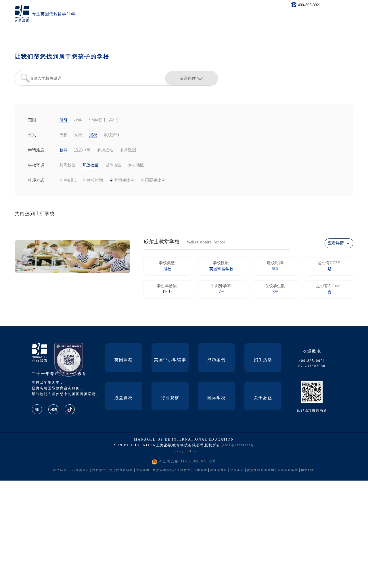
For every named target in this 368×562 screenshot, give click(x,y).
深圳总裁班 (218, 470)
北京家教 (143, 470)
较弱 (64, 150)
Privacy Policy (184, 451)
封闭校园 (68, 165)
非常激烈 (128, 150)
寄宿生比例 (124, 180)
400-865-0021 (309, 5)
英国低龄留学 (287, 470)
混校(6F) (111, 135)
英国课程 (123, 360)
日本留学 (200, 470)
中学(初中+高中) (103, 120)
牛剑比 (70, 180)
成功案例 (216, 360)
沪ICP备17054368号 (237, 445)
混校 (93, 135)
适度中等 (82, 150)
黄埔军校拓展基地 (261, 470)
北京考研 (237, 470)
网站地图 (308, 470)
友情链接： (61, 470)
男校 (64, 135)
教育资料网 (124, 470)
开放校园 (90, 165)
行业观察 (170, 398)
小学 (78, 120)
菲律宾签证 (80, 470)
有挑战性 (105, 150)
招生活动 (263, 360)
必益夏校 (123, 398)
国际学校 (216, 398)
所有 (64, 120)
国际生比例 (155, 180)
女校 (78, 135)
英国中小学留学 (170, 360)
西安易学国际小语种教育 (172, 470)
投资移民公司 (102, 470)
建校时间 (95, 180)
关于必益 (263, 398)
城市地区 (113, 165)
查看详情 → (339, 243)
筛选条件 (188, 78)
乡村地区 (136, 165)
